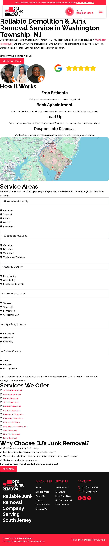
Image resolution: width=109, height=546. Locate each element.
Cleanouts (60, 491)
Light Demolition (63, 496)
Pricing (39, 500)
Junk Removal (61, 487)
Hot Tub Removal (63, 500)
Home (38, 487)
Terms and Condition (82, 539)
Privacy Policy (99, 539)
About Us (40, 496)
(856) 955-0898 (84, 11)
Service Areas (42, 491)
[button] (101, 12)
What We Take (42, 504)
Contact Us (41, 508)
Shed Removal (62, 504)
